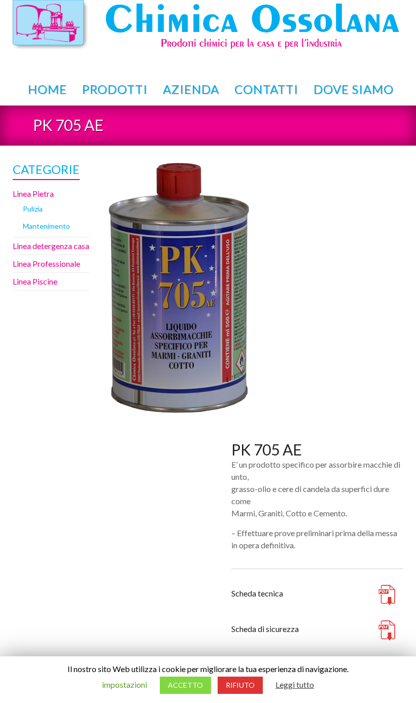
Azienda (191, 89)
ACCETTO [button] (185, 685)
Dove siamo (354, 89)
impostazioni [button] (124, 684)
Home (47, 89)
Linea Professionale (46, 263)
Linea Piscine (35, 281)
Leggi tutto (294, 684)
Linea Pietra (33, 193)
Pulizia (33, 208)
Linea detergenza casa (51, 246)
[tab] (245, 564)
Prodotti (115, 89)
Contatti (266, 89)
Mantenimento (46, 226)
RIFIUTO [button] (240, 685)
